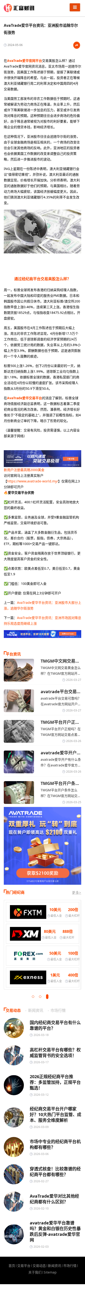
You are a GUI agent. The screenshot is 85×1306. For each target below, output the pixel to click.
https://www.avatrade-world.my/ (32, 481)
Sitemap (50, 1272)
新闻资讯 (54, 1265)
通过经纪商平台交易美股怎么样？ (42, 278)
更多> (76, 892)
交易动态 (39, 1265)
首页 (11, 1265)
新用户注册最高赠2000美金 (24, 469)
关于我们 (35, 1272)
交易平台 (23, 1265)
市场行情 (69, 1265)
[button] (33, 996)
